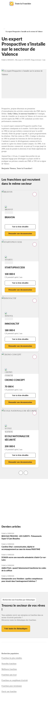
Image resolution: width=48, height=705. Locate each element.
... (4, 28)
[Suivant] (26, 473)
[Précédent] (21, 473)
